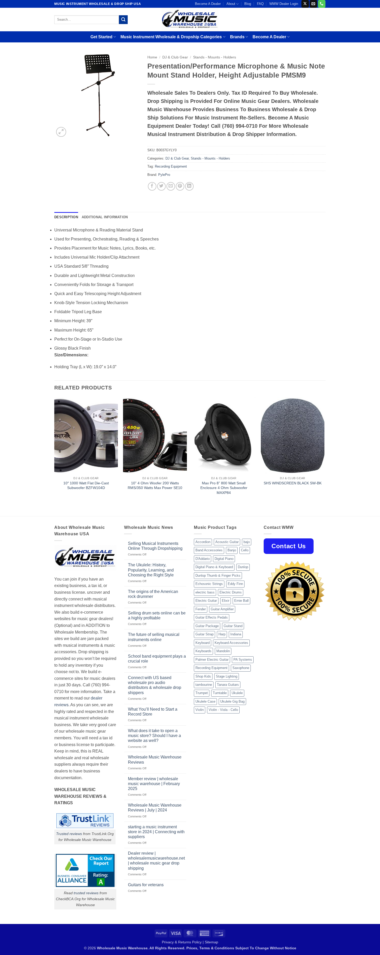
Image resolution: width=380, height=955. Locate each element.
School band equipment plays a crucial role (157, 658)
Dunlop (243, 567)
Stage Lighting (226, 676)
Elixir (225, 601)
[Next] (324, 456)
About (230, 4)
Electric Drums (230, 592)
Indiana (235, 634)
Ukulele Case (205, 701)
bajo (247, 542)
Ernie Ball (241, 601)
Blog (247, 4)
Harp (221, 634)
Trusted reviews (69, 834)
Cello (244, 550)
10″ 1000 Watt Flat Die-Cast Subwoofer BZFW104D (86, 485)
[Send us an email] (313, 4)
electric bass (205, 592)
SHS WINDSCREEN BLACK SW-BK (293, 483)
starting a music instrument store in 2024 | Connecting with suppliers (156, 832)
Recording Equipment (171, 166)
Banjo (231, 550)
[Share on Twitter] (161, 186)
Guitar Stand (233, 626)
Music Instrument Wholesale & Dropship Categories (171, 37)
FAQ (260, 4)
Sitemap (211, 942)
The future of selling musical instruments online (153, 637)
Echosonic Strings (209, 584)
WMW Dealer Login (283, 4)
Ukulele (237, 693)
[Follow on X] (305, 4)
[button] (61, 132)
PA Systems (242, 659)
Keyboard (202, 643)
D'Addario (202, 559)
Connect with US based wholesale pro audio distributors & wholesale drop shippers (154, 685)
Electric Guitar (206, 601)
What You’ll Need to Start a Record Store (152, 711)
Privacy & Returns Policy (182, 942)
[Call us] (321, 4)
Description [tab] (66, 217)
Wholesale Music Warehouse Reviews (154, 759)
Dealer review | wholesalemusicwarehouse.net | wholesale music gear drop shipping (156, 860)
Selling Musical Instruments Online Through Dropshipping (155, 546)
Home (152, 57)
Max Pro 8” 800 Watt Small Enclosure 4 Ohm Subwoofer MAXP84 (223, 488)
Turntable (220, 693)
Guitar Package (207, 626)
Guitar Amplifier (222, 609)
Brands (237, 37)
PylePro (164, 175)
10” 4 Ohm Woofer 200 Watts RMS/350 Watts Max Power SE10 (155, 485)
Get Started (101, 37)
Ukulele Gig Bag (232, 701)
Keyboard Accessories (231, 643)
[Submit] (123, 19)
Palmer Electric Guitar (212, 659)
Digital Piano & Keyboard (214, 567)
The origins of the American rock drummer (153, 594)
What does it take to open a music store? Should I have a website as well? (154, 735)
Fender (200, 609)
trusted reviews (86, 893)
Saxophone (240, 668)
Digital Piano (224, 559)
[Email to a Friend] (170, 186)
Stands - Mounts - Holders (214, 57)
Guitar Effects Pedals (211, 617)
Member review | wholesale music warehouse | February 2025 (154, 784)
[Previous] (54, 456)
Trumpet (201, 693)
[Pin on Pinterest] (180, 186)
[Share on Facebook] (152, 186)
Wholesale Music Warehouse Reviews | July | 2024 (154, 807)
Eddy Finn (235, 584)
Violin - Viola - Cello (223, 710)
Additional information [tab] (105, 217)
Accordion (202, 542)
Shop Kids (203, 676)
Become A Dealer (208, 4)
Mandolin (223, 651)
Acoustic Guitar (227, 542)
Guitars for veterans (146, 885)
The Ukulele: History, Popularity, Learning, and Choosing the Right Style (151, 570)
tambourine (203, 685)
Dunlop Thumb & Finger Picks (217, 575)
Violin (199, 710)
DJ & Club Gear (175, 57)
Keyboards (203, 651)
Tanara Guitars (228, 685)
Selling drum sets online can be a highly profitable (157, 615)
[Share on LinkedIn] (189, 186)
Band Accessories (209, 550)
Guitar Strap (204, 634)
